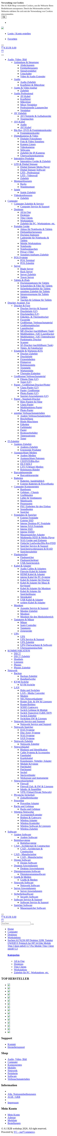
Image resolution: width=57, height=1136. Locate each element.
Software (12, 831)
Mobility (12, 1067)
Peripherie (13, 1073)
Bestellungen (14, 1123)
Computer (13, 201)
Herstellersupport (16, 1047)
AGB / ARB (14, 1097)
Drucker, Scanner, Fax (19, 302)
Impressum (13, 1102)
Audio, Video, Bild (17, 59)
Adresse (12, 1117)
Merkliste (12, 1120)
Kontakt (12, 1044)
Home (11, 929)
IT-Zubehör (13, 441)
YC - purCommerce (24, 1132)
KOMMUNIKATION (19, 650)
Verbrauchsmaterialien (19, 1079)
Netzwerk (12, 670)
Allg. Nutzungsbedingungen (22, 1094)
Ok (4, 17)
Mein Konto (14, 1114)
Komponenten (15, 1065)
